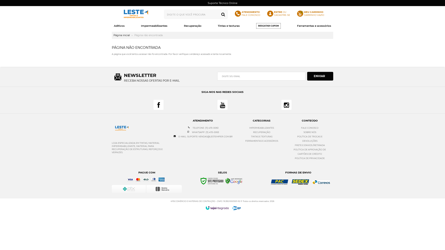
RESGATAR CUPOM (268, 25)
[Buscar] (223, 14)
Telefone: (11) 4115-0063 (205, 128)
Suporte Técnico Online (222, 3)
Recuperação (261, 132)
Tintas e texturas (261, 136)
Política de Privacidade (310, 158)
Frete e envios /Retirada (310, 145)
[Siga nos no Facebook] (158, 105)
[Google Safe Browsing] (233, 181)
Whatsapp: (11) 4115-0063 (205, 132)
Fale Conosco (309, 128)
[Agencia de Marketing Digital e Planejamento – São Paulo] (236, 208)
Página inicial (122, 35)
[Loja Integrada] (217, 208)
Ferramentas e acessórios (261, 141)
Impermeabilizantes (261, 128)
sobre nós (310, 132)
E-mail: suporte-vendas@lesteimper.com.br (205, 136)
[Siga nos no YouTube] (222, 105)
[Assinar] (320, 76)
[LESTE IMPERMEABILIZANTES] (135, 14)
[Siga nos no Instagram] (286, 105)
